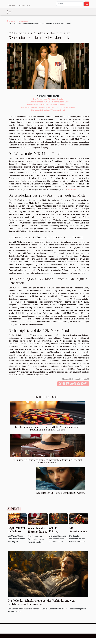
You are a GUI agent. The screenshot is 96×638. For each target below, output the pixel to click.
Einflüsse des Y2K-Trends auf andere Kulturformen (48, 105)
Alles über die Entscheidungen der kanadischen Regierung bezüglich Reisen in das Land (47, 461)
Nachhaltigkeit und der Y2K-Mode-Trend (48, 110)
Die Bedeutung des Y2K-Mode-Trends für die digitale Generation (48, 107)
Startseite (11, 21)
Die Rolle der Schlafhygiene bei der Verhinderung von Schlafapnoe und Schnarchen (41, 602)
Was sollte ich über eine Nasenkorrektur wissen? (60, 492)
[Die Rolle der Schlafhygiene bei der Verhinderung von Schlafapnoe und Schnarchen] (48, 574)
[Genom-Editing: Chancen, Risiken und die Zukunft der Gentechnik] (58, 519)
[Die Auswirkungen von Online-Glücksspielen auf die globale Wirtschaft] (78, 519)
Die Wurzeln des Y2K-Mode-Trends (48, 99)
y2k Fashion (73, 189)
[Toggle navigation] (10, 12)
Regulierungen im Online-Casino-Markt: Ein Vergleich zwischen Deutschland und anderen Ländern (47, 428)
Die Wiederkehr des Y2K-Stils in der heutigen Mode (48, 102)
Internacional (23, 21)
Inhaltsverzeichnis (49, 96)
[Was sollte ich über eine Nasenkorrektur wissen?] (60, 478)
